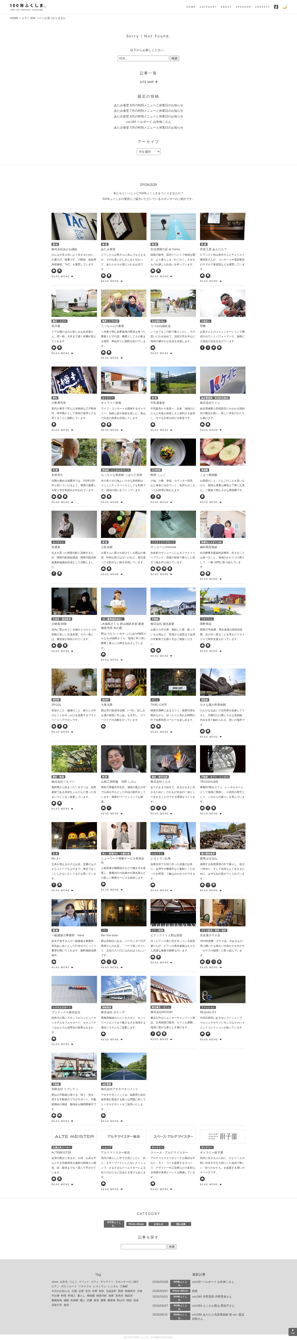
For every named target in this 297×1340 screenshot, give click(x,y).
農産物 (111, 1300)
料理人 (72, 1295)
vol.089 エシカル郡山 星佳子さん (213, 1305)
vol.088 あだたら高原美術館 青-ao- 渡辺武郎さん (218, 1316)
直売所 (119, 1295)
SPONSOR (243, 6)
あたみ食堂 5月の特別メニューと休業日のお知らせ (148, 127)
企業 (81, 1291)
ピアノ (55, 1286)
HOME (191, 6)
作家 (94, 1291)
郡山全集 (181, 1224)
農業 (103, 1300)
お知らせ (158, 1224)
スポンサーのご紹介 (127, 1281)
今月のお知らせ (61, 1291)
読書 (89, 1300)
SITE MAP (147, 82)
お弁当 (64, 1281)
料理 (63, 1295)
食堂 (66, 1304)
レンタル (113, 1286)
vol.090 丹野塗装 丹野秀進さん (212, 1296)
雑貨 (129, 1300)
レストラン (99, 1286)
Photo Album (136, 1224)
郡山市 (121, 1300)
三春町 (124, 1286)
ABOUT (226, 6)
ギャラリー (107, 1281)
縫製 (66, 1300)
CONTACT (262, 6)
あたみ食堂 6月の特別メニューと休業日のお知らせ (148, 116)
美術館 (74, 1300)
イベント (84, 1281)
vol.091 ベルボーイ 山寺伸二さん (148, 122)
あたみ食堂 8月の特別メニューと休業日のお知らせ (148, 105)
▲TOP (293, 1332)
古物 (139, 1291)
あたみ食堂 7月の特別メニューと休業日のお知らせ (148, 111)
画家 (111, 1295)
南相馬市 (130, 1291)
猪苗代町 (101, 1295)
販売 (96, 1300)
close (55, 1281)
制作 (101, 1291)
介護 (74, 1291)
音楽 (136, 1300)
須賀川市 (57, 1304)
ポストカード (69, 1286)
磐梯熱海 (57, 1300)
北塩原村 (111, 1291)
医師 (120, 1291)
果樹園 (91, 1295)
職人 (82, 1300)
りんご (73, 1281)
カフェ (95, 1281)
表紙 (195, 1291)
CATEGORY (208, 6)
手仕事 (55, 1295)
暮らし (81, 1295)
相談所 (129, 1295)
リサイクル (85, 1286)
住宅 (88, 1291)
